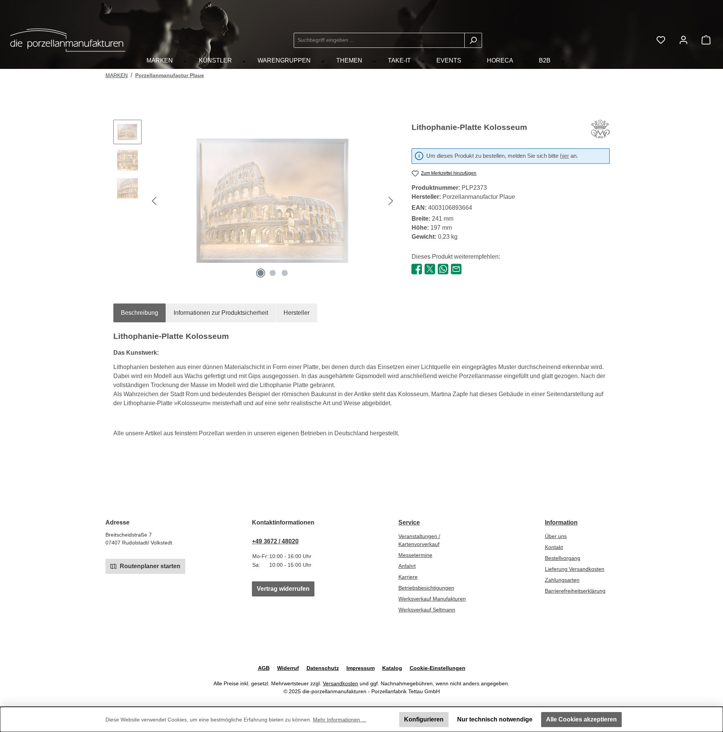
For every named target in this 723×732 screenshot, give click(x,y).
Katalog (392, 668)
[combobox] (379, 40)
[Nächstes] (390, 201)
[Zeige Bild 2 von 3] (273, 273)
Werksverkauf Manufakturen (432, 599)
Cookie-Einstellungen (437, 668)
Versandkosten (340, 683)
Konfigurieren (424, 719)
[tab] (139, 312)
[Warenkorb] (706, 40)
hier (564, 155)
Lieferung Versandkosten (574, 569)
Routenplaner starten (149, 566)
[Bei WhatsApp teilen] (443, 268)
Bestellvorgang (562, 558)
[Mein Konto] (683, 40)
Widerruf (288, 668)
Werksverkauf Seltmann (426, 610)
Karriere (408, 577)
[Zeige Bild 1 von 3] (261, 273)
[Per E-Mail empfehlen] (456, 268)
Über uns (556, 536)
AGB (264, 668)
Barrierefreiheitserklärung (575, 591)
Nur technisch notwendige (494, 719)
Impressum (360, 668)
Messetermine (415, 555)
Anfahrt (407, 566)
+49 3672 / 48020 (275, 541)
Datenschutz (323, 668)
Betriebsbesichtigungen (426, 588)
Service (409, 522)
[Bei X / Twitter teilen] (429, 268)
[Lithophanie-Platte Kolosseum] (273, 201)
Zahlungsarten (562, 580)
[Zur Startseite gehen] (68, 40)
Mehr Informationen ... (339, 720)
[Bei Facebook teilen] (416, 268)
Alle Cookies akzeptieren (581, 719)
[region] (255, 201)
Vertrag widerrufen (283, 589)
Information (561, 522)
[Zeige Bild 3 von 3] (285, 273)
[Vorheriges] (154, 201)
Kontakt (554, 547)
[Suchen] (473, 40)
